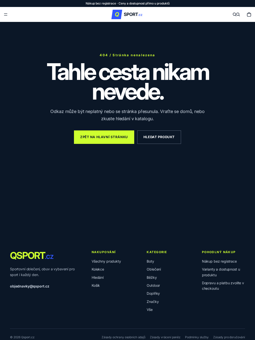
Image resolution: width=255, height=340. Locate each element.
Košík (96, 285)
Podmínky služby (197, 337)
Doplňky (153, 293)
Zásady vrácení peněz (165, 337)
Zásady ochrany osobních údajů (123, 337)
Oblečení (154, 269)
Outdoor (153, 285)
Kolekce (98, 269)
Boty (150, 261)
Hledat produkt (159, 137)
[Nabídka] (5, 14)
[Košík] (249, 14)
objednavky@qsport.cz (29, 286)
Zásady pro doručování (229, 337)
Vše (150, 309)
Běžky (152, 277)
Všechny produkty (106, 261)
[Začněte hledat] (234, 14)
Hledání (98, 277)
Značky (153, 301)
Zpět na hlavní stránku (104, 137)
